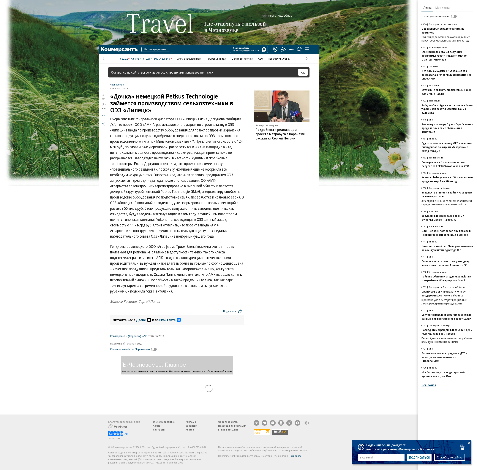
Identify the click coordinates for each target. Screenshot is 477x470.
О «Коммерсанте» (164, 421)
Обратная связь (228, 421)
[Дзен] (273, 423)
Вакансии (191, 425)
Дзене (141, 320)
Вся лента (428, 385)
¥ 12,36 (146, 58)
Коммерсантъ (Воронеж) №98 (128, 336)
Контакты (159, 429)
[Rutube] (289, 423)
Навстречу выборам (279, 58)
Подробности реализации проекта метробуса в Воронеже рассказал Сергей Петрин (280, 133)
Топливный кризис (216, 58)
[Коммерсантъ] (119, 49)
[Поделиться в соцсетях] (103, 124)
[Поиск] (299, 49)
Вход (291, 49)
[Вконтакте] (264, 423)
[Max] (297, 423)
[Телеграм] (256, 423)
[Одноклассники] (281, 423)
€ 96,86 (135, 58)
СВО (260, 58)
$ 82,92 (124, 58)
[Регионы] (275, 49)
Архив (156, 425)
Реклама (191, 421)
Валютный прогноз (242, 58)
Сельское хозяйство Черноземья (130, 349)
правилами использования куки (190, 72)
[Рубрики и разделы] (306, 49)
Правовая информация (232, 425)
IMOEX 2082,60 (162, 58)
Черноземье (117, 84)
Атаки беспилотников (189, 58)
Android (190, 429)
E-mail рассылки (228, 429)
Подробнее (295, 456)
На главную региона (155, 49)
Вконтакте (167, 320)
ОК (303, 72)
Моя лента (442, 8)
